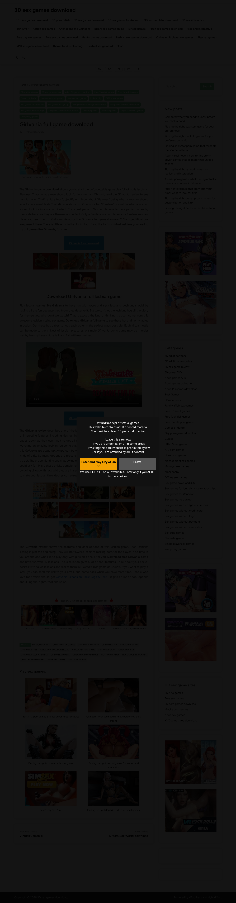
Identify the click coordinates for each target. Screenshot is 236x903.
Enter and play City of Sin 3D (98, 464)
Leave (137, 462)
